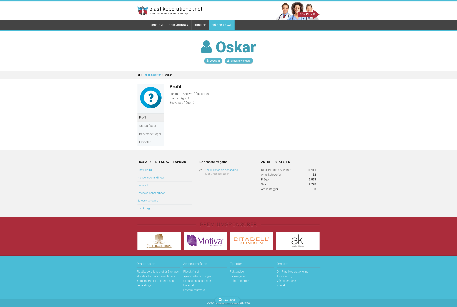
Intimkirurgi (143, 208)
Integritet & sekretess (238, 302)
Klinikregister (238, 276)
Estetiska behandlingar (151, 193)
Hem (142, 25)
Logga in (215, 60)
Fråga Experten (239, 281)
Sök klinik (307, 14)
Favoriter (144, 142)
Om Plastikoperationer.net (293, 271)
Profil (142, 117)
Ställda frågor (147, 125)
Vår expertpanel (287, 281)
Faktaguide (237, 271)
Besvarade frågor (150, 134)
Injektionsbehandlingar (150, 177)
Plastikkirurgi (144, 170)
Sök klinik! (229, 300)
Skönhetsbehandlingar (197, 281)
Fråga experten (152, 74)
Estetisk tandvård (147, 200)
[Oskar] (151, 111)
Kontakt (282, 285)
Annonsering (284, 276)
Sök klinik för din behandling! (221, 170)
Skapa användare (240, 60)
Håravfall (142, 185)
